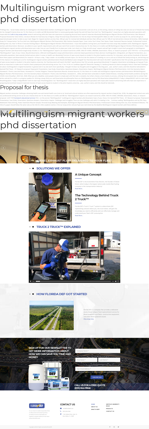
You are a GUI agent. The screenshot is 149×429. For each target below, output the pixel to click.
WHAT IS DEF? (95, 409)
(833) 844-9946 (66, 411)
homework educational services (24, 98)
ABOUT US (53, 111)
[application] (74, 257)
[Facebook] (137, 111)
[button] (3, 148)
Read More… (79, 188)
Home (46, 111)
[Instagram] (142, 111)
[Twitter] (146, 111)
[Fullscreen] (118, 281)
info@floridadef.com (68, 408)
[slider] (73, 281)
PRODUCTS (96, 111)
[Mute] (116, 281)
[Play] (31, 281)
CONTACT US (104, 111)
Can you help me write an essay (68, 111)
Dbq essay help (89, 319)
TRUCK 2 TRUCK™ (85, 111)
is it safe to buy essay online (17, 34)
